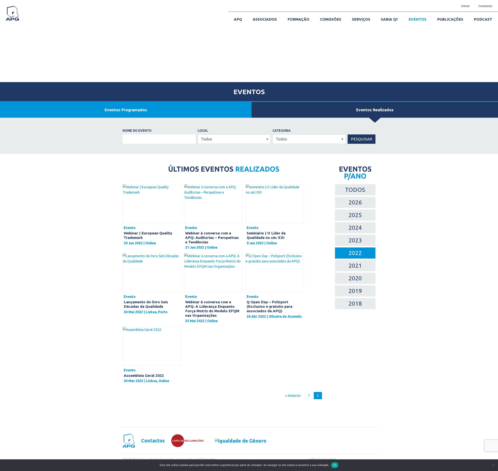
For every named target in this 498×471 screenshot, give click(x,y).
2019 (355, 291)
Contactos (153, 440)
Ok (335, 465)
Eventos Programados (125, 109)
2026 (355, 202)
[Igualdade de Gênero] (235, 440)
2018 (355, 303)
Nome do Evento (137, 130)
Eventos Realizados (375, 109)
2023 (355, 240)
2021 (355, 265)
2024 (355, 227)
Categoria (282, 130)
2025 (355, 215)
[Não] (493, 465)
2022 (355, 253)
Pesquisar (361, 139)
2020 (355, 278)
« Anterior (293, 395)
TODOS (355, 189)
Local (203, 130)
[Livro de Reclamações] (184, 440)
